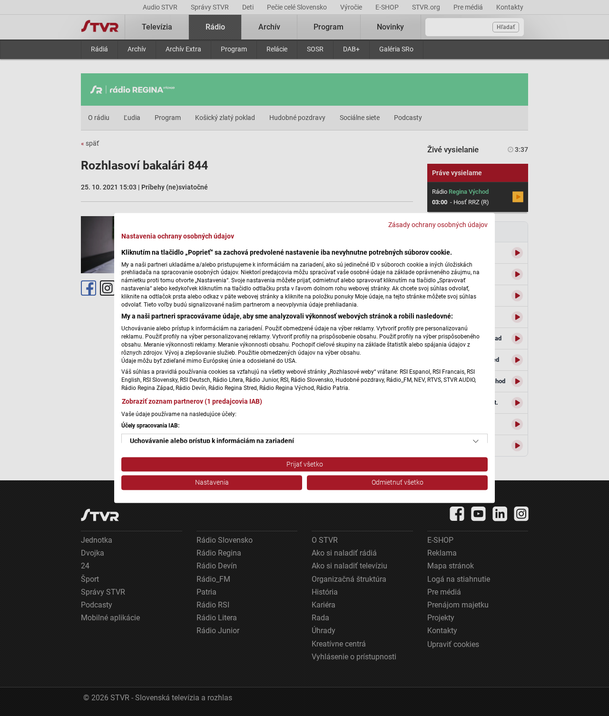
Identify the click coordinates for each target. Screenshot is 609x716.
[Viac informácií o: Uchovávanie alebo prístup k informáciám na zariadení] (476, 441)
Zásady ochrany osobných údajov (438, 225)
